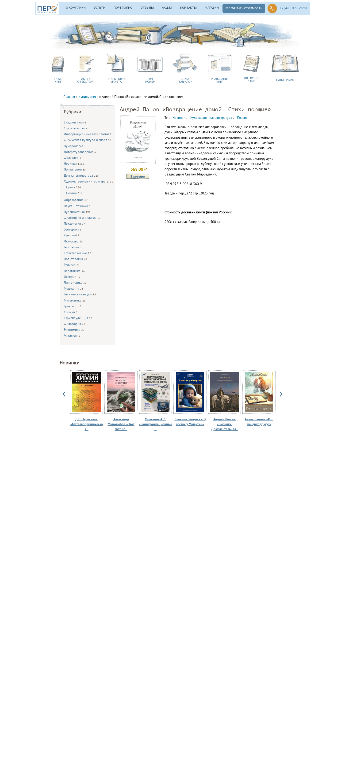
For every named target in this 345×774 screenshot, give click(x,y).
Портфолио (123, 7)
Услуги (99, 7)
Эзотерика (73, 229)
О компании (76, 7)
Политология (75, 259)
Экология (72, 336)
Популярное (75, 169)
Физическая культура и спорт (87, 140)
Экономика (74, 329)
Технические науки (80, 294)
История (72, 277)
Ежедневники (75, 122)
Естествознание (77, 253)
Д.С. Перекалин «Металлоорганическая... (86, 424)
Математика (75, 300)
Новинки (74, 163)
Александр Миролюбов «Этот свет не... (121, 424)
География (72, 247)
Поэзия (74, 193)
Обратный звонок (272, 8)
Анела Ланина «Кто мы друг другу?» (259, 421)
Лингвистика (75, 282)
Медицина (73, 288)
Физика (70, 312)
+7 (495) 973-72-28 (293, 8)
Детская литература (81, 175)
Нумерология (75, 146)
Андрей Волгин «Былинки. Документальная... (224, 424)
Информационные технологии (87, 134)
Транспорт (72, 306)
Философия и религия (82, 218)
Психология (74, 223)
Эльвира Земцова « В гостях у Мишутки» (190, 421)
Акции (167, 7)
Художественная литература (88, 181)
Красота (71, 235)
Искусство (73, 241)
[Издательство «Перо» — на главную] (49, 8)
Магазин (212, 7)
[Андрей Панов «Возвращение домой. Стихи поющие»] (138, 159)
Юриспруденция (78, 318)
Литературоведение (80, 152)
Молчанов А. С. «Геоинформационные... (155, 424)
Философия (74, 324)
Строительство (76, 128)
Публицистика (77, 212)
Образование (76, 200)
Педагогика (74, 271)
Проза (73, 187)
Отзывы (147, 7)
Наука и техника (77, 206)
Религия (72, 265)
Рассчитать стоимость (244, 8)
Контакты (188, 7)
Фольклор (72, 158)
